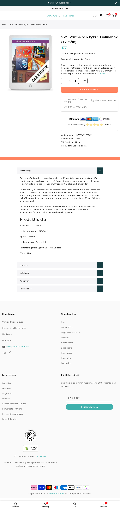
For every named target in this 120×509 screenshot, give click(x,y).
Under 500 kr (67, 327)
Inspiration (66, 363)
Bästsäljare (66, 347)
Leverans (6, 388)
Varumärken (67, 342)
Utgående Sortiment (71, 332)
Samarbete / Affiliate (12, 408)
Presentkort (66, 358)
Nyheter (65, 337)
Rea (63, 322)
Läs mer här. (41, 456)
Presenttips (66, 353)
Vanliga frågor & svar (12, 322)
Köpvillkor (6, 383)
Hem (4, 24)
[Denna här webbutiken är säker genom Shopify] (30, 448)
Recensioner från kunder (14, 403)
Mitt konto (7, 334)
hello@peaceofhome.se (17, 346)
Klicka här (64, 2)
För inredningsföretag (12, 414)
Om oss (6, 398)
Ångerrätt (7, 393)
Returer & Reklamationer (14, 328)
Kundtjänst (7, 340)
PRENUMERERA (89, 406)
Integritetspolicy (9, 419)
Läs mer (102, 73)
